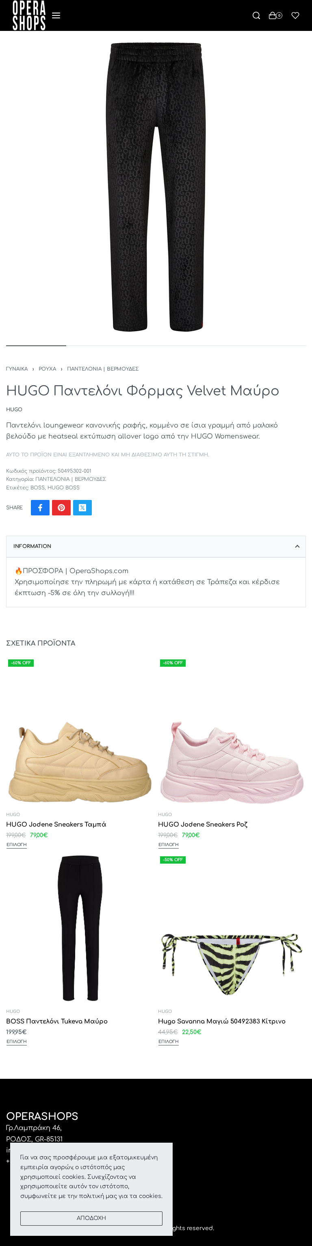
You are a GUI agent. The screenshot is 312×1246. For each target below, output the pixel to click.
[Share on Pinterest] (61, 507)
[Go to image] (36, 345)
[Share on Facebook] (40, 507)
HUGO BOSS (64, 488)
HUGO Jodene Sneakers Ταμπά (56, 824)
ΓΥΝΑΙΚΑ (17, 369)
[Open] (295, 15)
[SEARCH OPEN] (256, 15)
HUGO (13, 815)
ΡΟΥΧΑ (47, 369)
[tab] (156, 546)
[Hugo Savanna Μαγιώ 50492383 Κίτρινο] (232, 929)
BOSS (37, 488)
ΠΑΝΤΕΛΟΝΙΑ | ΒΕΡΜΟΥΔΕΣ (103, 369)
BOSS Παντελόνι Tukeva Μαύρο (57, 1022)
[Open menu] (56, 15)
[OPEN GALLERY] (156, 187)
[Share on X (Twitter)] (82, 507)
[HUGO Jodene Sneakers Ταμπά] (80, 731)
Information (32, 546)
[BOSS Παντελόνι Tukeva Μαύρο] (80, 929)
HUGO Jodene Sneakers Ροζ (202, 824)
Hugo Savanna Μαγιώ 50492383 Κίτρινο (222, 1022)
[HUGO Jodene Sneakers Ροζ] (232, 731)
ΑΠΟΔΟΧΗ (91, 1218)
